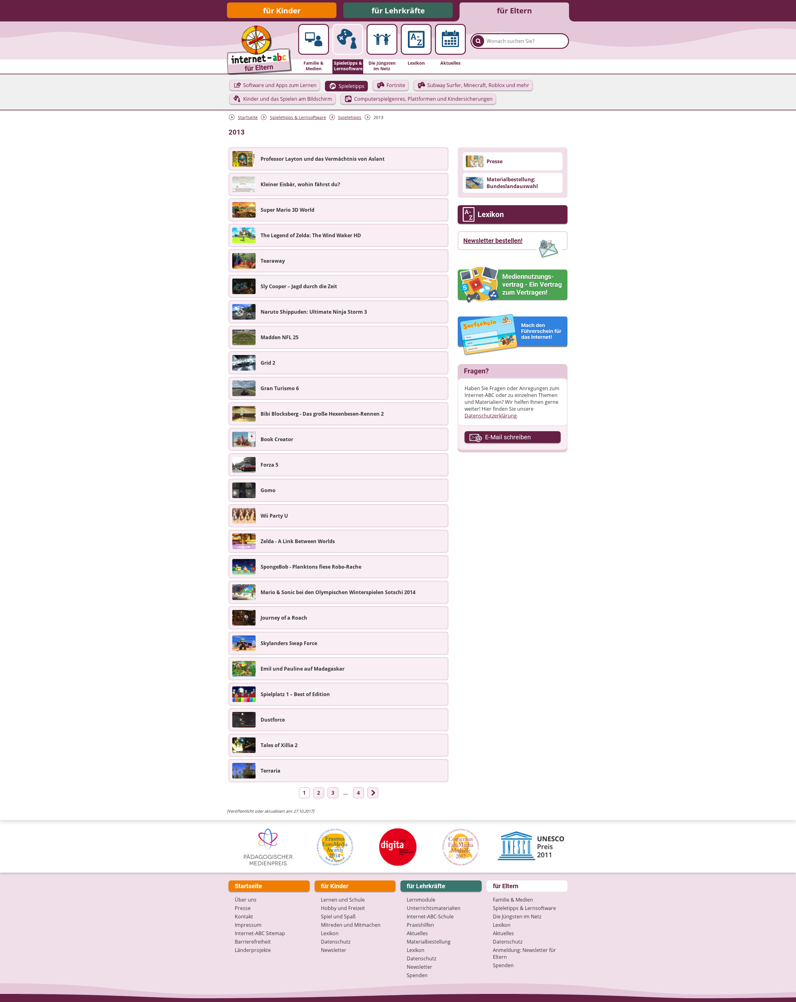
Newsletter (333, 950)
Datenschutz (335, 941)
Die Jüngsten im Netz (517, 916)
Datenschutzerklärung (491, 415)
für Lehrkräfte (398, 10)
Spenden (417, 975)
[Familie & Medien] (313, 39)
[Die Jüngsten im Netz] (382, 39)
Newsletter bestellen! (492, 240)
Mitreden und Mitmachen (351, 924)
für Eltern (514, 10)
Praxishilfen (420, 924)
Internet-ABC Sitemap (260, 933)
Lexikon (330, 933)
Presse (243, 908)
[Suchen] (478, 41)
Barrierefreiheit (253, 941)
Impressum (248, 924)
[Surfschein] (512, 335)
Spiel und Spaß (338, 916)
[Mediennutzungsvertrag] (512, 285)
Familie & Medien (513, 899)
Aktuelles (417, 933)
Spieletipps (349, 117)
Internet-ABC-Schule (430, 916)
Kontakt (244, 916)
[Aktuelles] (450, 39)
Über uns (246, 899)
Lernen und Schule (343, 899)
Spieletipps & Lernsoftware (298, 117)
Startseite (248, 117)
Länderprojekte (253, 950)
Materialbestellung (429, 941)
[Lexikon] (416, 39)
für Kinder (282, 10)
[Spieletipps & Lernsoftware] (347, 39)
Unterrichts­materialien (433, 908)
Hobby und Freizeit (343, 908)
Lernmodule (421, 899)
